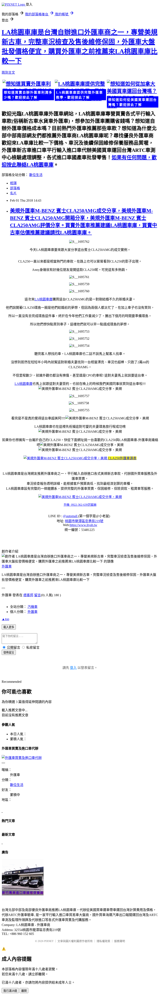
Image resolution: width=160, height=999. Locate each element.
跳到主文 (8, 72)
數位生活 (35, 175)
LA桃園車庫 (43, 299)
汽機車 (33, 607)
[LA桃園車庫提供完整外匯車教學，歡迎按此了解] (80, 90)
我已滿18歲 (10, 990)
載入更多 (8, 627)
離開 (24, 990)
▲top (5, 619)
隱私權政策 (103, 941)
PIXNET (49, 941)
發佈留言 (8, 652)
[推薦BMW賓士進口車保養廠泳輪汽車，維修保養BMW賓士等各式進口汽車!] (23, 899)
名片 (13, 193)
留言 (37, 595)
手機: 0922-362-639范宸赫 (80, 504)
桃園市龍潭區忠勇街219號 (84, 521)
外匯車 (7, 566)
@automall (70, 516)
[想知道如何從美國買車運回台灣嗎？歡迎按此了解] (132, 94)
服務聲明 (119, 941)
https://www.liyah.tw (83, 525)
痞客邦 (28, 595)
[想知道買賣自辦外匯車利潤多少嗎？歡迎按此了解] (28, 90)
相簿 (13, 183)
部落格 (15, 188)
